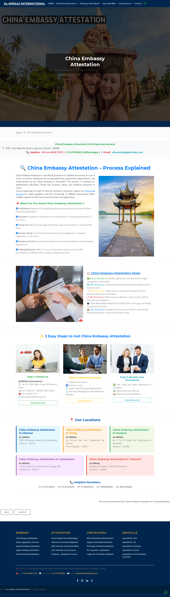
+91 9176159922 (58, 573)
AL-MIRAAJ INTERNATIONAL (17, 589)
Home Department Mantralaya (64, 538)
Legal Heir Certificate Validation (100, 554)
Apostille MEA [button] (109, 3)
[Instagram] (82, 580)
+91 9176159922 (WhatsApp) (81, 152)
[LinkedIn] (87, 580)
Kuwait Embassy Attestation (28, 546)
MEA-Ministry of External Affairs (65, 546)
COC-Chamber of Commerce (63, 550)
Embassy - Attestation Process (64, 554)
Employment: (24, 208)
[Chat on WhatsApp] (145, 3)
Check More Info (37, 402)
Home (19, 132)
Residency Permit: (26, 241)
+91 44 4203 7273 (52, 152)
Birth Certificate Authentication (100, 538)
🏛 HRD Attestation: (96, 284)
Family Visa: (23, 225)
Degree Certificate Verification (99, 542)
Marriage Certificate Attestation (100, 546)
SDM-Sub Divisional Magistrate (64, 542)
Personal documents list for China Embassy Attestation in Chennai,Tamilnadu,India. (119, 501)
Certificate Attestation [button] (66, 3)
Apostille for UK (129, 542)
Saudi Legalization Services (27, 542)
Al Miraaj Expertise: (27, 249)
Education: (23, 216)
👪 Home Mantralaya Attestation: (102, 303)
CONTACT (22, 512)
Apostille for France (130, 550)
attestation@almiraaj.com (127, 152)
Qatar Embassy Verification (27, 550)
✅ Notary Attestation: (97, 278)
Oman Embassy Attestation (27, 554)
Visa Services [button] (125, 3)
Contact (138, 3)
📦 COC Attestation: (96, 309)
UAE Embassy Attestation (26, 538)
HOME (51, 3)
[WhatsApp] (92, 580)
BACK (6, 512)
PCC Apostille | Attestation (98, 550)
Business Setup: (25, 233)
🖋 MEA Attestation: (96, 297)
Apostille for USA (129, 538)
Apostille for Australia (131, 546)
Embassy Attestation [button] (89, 3)
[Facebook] (77, 580)
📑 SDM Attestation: (96, 291)
